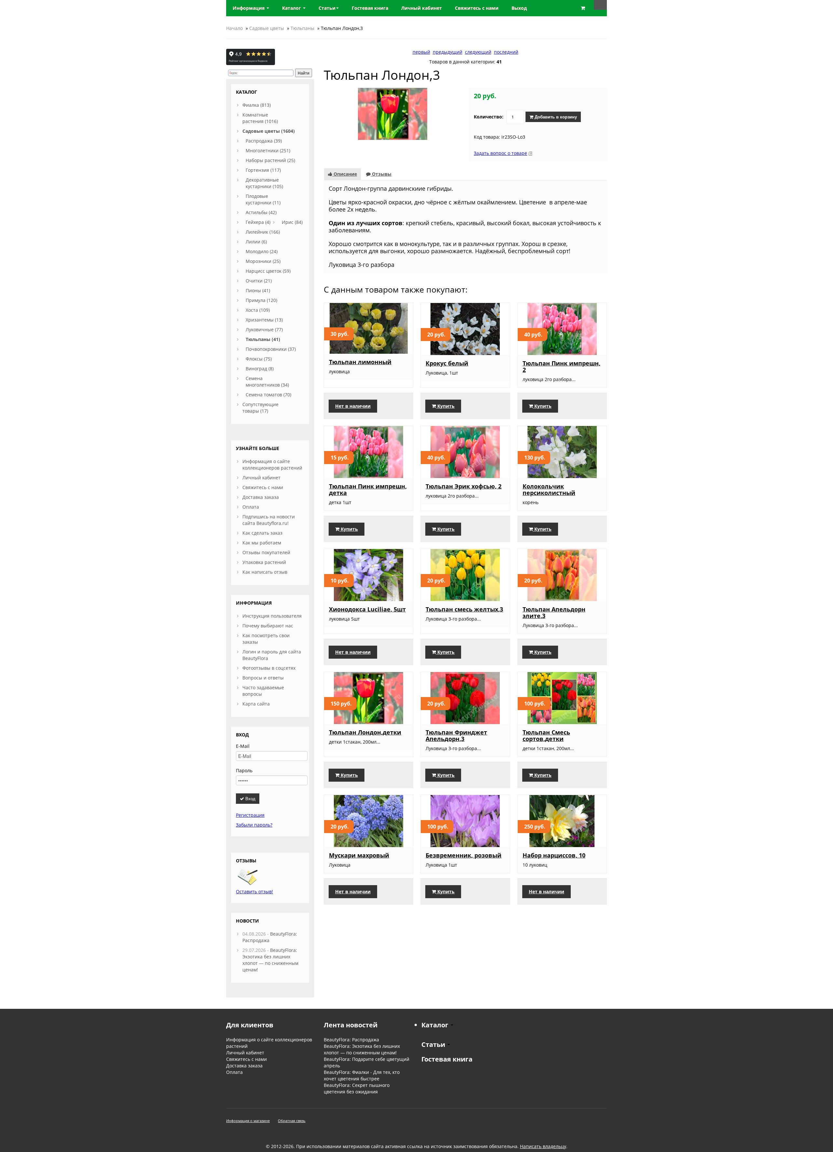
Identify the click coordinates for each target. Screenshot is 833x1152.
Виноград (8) (260, 368)
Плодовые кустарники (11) (263, 199)
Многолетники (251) (268, 150)
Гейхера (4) (258, 222)
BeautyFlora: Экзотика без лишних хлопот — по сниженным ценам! (270, 960)
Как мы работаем (261, 543)
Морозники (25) (263, 261)
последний (506, 52)
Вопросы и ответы (263, 678)
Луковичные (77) (264, 329)
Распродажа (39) (264, 141)
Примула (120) (261, 300)
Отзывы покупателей (266, 552)
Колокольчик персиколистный (549, 489)
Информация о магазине (248, 1120)
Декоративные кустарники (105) (264, 183)
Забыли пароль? (254, 825)
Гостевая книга (446, 1059)
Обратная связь (292, 1120)
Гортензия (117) (263, 170)
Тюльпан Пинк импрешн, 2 (561, 366)
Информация (249, 8)
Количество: (488, 117)
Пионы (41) (258, 290)
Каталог (292, 8)
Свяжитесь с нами (262, 487)
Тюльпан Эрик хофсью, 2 (463, 486)
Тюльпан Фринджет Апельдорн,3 (456, 735)
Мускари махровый (359, 855)
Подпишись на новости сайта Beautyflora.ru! (268, 520)
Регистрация (250, 815)
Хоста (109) (258, 310)
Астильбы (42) (261, 212)
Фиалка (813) (256, 105)
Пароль (244, 770)
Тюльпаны (302, 28)
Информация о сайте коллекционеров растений (272, 464)
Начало (234, 28)
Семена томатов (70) (268, 394)
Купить (445, 406)
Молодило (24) (262, 251)
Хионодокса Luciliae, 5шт (367, 609)
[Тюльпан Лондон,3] (392, 113)
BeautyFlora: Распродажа (351, 1039)
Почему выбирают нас (267, 626)
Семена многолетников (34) (267, 381)
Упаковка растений (264, 562)
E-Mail (243, 746)
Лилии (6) (256, 242)
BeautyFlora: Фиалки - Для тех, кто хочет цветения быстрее (362, 1075)
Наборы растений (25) (270, 160)
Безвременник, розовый (463, 855)
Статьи (327, 8)
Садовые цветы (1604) (268, 131)
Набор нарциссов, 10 (554, 855)
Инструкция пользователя (272, 616)
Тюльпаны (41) (263, 339)
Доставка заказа (260, 497)
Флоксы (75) (259, 359)
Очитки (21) (259, 281)
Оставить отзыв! (254, 891)
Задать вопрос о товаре (500, 153)
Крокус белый (447, 363)
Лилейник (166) (263, 232)
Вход (249, 798)
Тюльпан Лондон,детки (365, 732)
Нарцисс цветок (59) (268, 271)
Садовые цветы (266, 28)
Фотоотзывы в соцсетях (268, 668)
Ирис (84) (292, 222)
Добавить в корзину (555, 117)
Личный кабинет (261, 477)
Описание (344, 174)
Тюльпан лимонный (360, 362)
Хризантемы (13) (264, 320)
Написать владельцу (543, 1146)
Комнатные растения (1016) (260, 118)
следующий (478, 52)
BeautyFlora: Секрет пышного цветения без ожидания (356, 1088)
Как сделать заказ (262, 533)
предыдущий (447, 52)
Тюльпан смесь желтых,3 (464, 609)
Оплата (250, 507)
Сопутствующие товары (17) (260, 407)
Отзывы (381, 174)
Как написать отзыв (264, 572)
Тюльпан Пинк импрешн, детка (368, 489)
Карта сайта (256, 704)
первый (421, 52)
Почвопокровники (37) (271, 349)
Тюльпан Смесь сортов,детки (546, 735)
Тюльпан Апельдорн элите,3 (554, 612)
